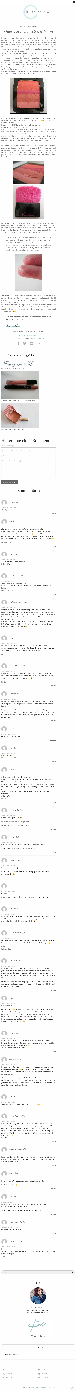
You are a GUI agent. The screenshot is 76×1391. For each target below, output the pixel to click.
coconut (15, 502)
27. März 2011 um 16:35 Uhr (8, 815)
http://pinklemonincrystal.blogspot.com (15, 822)
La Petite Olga (18, 932)
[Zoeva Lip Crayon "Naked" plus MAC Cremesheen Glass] (20, 385)
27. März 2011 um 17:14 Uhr (8, 914)
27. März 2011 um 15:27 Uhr (8, 581)
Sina (7, 157)
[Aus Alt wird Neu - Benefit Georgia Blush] (20, 415)
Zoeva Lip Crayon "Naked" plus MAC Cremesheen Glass (18, 400)
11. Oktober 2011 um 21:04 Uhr (9, 1227)
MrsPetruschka (18, 1115)
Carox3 (14, 908)
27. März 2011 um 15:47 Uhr (8, 734)
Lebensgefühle (18, 1221)
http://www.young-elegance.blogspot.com (26, 849)
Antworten (53, 513)
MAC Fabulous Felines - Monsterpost (12, 368)
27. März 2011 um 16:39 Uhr (8, 866)
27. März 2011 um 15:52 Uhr (8, 753)
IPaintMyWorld (18, 1149)
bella (13, 1096)
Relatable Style (6, 542)
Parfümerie (33, 331)
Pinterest (44, 1374)
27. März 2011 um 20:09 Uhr (8, 1121)
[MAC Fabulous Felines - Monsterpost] (20, 364)
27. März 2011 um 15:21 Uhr (8, 508)
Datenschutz (51, 1387)
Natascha (15, 860)
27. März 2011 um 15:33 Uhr (8, 671)
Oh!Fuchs (32, 1387)
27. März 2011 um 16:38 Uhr (8, 842)
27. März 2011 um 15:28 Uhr (8, 607)
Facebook (9, 1370)
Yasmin (14, 1032)
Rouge (42, 331)
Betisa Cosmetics (19, 601)
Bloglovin (9, 1377)
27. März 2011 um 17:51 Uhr (8, 938)
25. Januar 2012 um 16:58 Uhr (9, 1247)
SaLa (13, 728)
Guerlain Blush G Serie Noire (28, 31)
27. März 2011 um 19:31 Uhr (8, 1065)
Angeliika (15, 836)
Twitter (43, 1370)
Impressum (44, 1387)
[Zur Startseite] (38, 12)
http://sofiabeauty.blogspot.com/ (13, 758)
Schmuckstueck (18, 665)
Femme (14, 553)
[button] (74, 2)
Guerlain (23, 331)
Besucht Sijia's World (8, 590)
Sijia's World (17, 575)
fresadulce (16, 693)
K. (12, 885)
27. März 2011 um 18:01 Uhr (8, 966)
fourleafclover (17, 960)
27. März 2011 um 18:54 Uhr (8, 1038)
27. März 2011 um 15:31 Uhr (8, 643)
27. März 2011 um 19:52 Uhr (8, 1102)
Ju (47, 65)
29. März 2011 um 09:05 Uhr (8, 1155)
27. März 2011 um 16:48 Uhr (8, 891)
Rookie (14, 1173)
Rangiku (15, 1196)
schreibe (28, 338)
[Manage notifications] (72, 1387)
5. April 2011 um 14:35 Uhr (8, 1179)
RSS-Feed (44, 1377)
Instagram (9, 1374)
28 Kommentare (33, 26)
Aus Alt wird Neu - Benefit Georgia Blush (14, 429)
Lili (12, 521)
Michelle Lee (17, 809)
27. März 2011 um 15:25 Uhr (8, 527)
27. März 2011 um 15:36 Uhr (8, 699)
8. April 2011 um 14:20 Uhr (8, 1202)
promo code (16, 1241)
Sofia (13, 747)
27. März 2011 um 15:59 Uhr (8, 775)
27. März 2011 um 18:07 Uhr (8, 1003)
